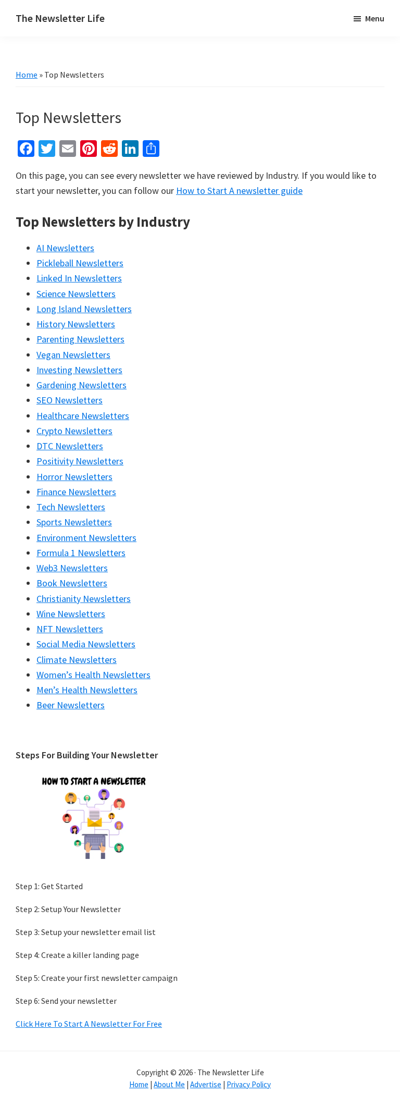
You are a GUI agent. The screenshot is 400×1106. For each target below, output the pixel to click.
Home (27, 74)
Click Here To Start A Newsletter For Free (89, 1023)
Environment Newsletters (86, 538)
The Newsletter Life (60, 17)
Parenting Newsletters (80, 339)
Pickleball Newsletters (79, 263)
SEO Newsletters (69, 400)
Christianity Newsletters (83, 599)
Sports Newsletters (74, 522)
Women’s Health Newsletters (93, 675)
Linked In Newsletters (79, 278)
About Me (169, 1084)
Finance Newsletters (76, 492)
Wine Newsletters (70, 614)
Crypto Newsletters (74, 431)
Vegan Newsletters (73, 355)
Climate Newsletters (76, 660)
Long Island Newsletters (84, 309)
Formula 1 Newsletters (81, 553)
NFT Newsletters (69, 629)
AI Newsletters (65, 248)
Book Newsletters (71, 583)
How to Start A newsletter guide (239, 190)
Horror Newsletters (74, 477)
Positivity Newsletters (79, 461)
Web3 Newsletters (72, 568)
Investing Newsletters (79, 370)
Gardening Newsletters (81, 385)
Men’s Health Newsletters (87, 690)
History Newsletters (75, 324)
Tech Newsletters (70, 507)
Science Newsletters (76, 294)
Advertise (205, 1084)
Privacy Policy (249, 1084)
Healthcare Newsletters (82, 416)
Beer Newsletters (70, 705)
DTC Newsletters (69, 446)
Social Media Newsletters (85, 644)
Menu (374, 18)
